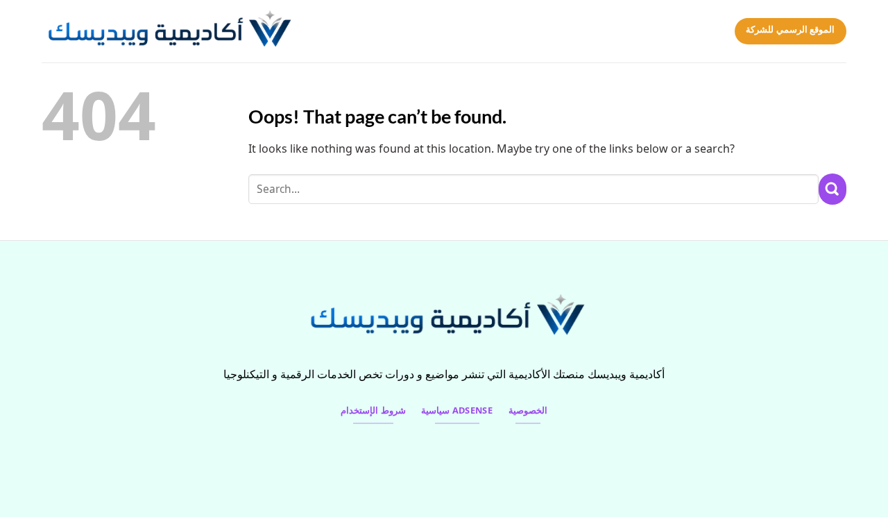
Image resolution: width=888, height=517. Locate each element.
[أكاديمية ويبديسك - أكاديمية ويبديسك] (177, 31)
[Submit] (832, 189)
